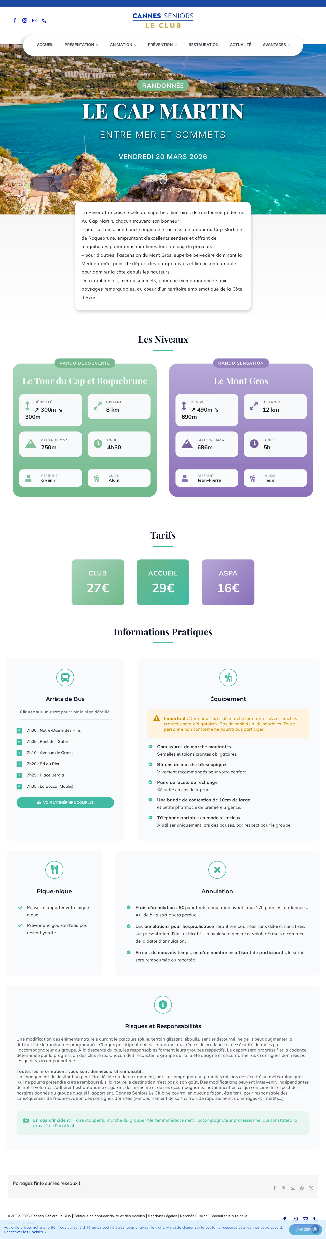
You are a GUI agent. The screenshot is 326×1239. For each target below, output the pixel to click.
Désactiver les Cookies (24, 1232)
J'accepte (305, 1229)
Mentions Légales (162, 1216)
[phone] (44, 20)
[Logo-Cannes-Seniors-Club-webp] (163, 12)
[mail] (34, 20)
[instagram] (24, 20)
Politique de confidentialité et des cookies (109, 1216)
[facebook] (15, 20)
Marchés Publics (194, 1216)
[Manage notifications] (315, 1229)
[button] (65, 730)
